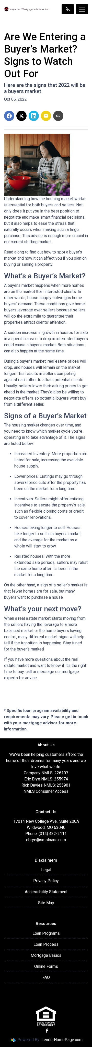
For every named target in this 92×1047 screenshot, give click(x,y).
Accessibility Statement (46, 891)
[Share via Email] (46, 116)
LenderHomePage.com (62, 1039)
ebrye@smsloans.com (46, 839)
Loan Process (46, 944)
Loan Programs (46, 933)
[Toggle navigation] (82, 9)
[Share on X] (21, 116)
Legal (46, 869)
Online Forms (46, 966)
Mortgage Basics (46, 955)
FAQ (46, 977)
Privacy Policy (46, 880)
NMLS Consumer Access (46, 791)
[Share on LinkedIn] (34, 116)
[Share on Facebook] (9, 116)
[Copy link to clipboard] (58, 116)
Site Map (46, 902)
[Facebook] (47, 1031)
